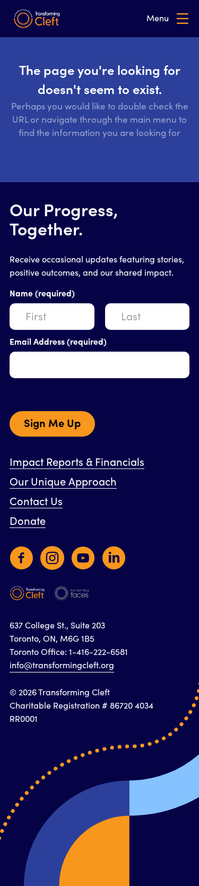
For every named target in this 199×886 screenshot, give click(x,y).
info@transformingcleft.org (62, 665)
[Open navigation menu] (167, 18)
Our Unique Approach (63, 482)
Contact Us (36, 502)
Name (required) (42, 294)
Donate (28, 521)
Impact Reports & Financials (77, 462)
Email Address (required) (58, 342)
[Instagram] (52, 563)
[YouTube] (83, 563)
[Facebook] (21, 563)
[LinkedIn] (114, 563)
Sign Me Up (52, 424)
